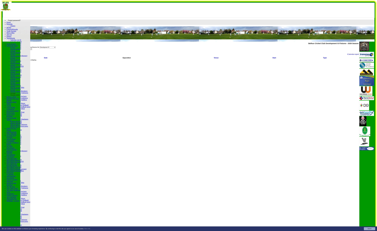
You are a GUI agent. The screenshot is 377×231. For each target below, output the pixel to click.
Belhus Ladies (11, 97)
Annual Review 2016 (15, 62)
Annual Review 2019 (15, 52)
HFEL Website (11, 134)
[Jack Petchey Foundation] (366, 115)
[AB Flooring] (366, 61)
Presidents (10, 157)
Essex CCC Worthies (10, 115)
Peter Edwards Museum (11, 150)
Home (8, 22)
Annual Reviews (12, 46)
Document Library (12, 111)
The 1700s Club (12, 188)
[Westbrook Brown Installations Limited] (365, 95)
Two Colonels (11, 197)
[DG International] (364, 110)
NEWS (8, 27)
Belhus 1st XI (15, 121)
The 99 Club (10, 187)
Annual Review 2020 (15, 48)
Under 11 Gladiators (21, 119)
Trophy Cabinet (11, 195)
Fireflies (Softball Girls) (22, 107)
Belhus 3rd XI (15, 125)
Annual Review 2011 (15, 80)
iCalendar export (353, 54)
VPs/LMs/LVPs (11, 199)
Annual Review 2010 (15, 83)
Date (45, 58)
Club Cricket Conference (10, 108)
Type (325, 58)
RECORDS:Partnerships (15, 171)
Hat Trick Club (11, 132)
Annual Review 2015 (15, 66)
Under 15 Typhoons (21, 93)
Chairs (8, 105)
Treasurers (10, 194)
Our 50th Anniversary (10, 147)
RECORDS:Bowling (13, 162)
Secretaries (10, 178)
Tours (8, 192)
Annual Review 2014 (15, 69)
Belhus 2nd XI (15, 123)
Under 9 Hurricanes (21, 126)
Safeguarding (11, 176)
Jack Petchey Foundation (11, 140)
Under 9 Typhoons (20, 124)
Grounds (9, 24)
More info (87, 228)
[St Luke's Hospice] (366, 150)
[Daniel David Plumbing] (366, 68)
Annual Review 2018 (15, 55)
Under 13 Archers (20, 96)
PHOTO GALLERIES (10, 154)
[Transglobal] (366, 99)
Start (274, 58)
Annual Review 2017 (15, 59)
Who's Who (10, 33)
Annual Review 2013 (15, 73)
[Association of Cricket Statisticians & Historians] (364, 146)
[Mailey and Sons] (366, 75)
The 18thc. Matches (13, 190)
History (12, 26)
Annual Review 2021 (15, 94)
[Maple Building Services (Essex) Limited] (366, 85)
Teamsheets (10, 38)
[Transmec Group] (366, 57)
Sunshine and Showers (11, 184)
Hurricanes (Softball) (21, 105)
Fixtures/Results (12, 29)
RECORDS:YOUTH (13, 167)
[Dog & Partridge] (364, 51)
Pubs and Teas (11, 158)
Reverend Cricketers (10, 173)
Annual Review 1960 (15, 90)
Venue (216, 58)
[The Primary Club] (364, 136)
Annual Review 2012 (15, 76)
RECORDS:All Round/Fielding (11, 164)
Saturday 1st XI (15, 40)
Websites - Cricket (12, 201)
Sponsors (9, 181)
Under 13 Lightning (21, 98)
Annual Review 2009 (15, 87)
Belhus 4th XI (15, 127)
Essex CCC (10, 113)
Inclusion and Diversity (11, 136)
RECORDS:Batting (13, 160)
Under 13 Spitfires (20, 100)
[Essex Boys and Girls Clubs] (362, 125)
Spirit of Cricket (11, 179)
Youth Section (11, 31)
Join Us (9, 35)
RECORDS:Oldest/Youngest (16, 169)
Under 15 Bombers (20, 91)
